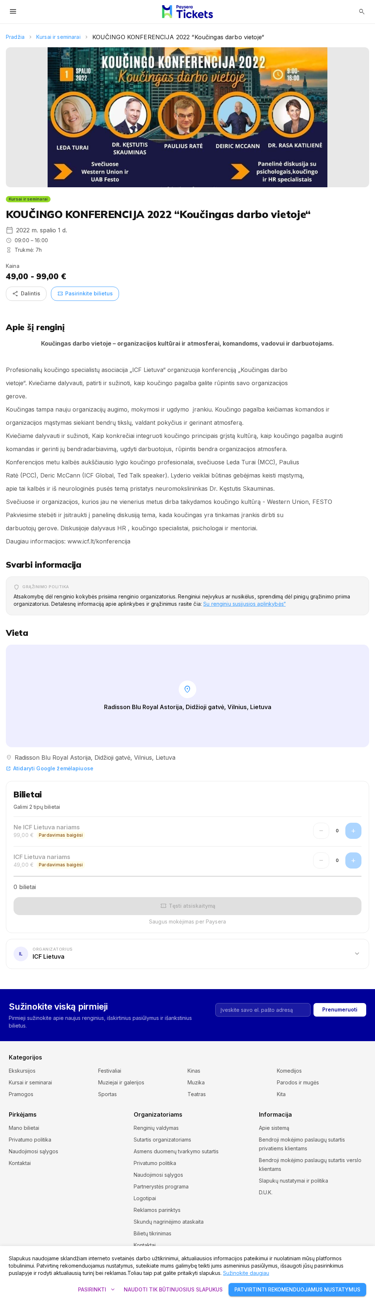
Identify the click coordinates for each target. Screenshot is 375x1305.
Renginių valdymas (156, 1128)
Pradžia (15, 37)
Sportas (107, 1094)
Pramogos (21, 1094)
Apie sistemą (274, 1128)
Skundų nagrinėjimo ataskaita (169, 1222)
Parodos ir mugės (298, 1082)
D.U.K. (265, 1192)
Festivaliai (109, 1071)
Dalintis (26, 294)
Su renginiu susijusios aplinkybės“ (244, 604)
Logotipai (145, 1198)
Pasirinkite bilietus (85, 293)
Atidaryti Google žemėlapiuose (49, 768)
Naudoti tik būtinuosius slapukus (173, 1289)
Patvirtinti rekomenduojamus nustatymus (297, 1289)
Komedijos (289, 1071)
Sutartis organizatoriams (162, 1139)
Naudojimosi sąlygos (33, 1151)
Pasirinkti (97, 1289)
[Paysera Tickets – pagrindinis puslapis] (187, 11)
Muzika (196, 1082)
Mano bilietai (24, 1128)
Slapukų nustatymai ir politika (293, 1180)
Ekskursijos (22, 1071)
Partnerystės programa (161, 1186)
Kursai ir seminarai (58, 37)
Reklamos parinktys (157, 1210)
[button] (187, 953)
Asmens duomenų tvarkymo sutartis (176, 1151)
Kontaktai (20, 1163)
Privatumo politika (30, 1139)
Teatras (197, 1094)
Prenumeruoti (339, 1009)
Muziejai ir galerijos (121, 1082)
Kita (281, 1094)
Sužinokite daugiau (246, 1273)
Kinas (194, 1071)
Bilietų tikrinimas (152, 1233)
